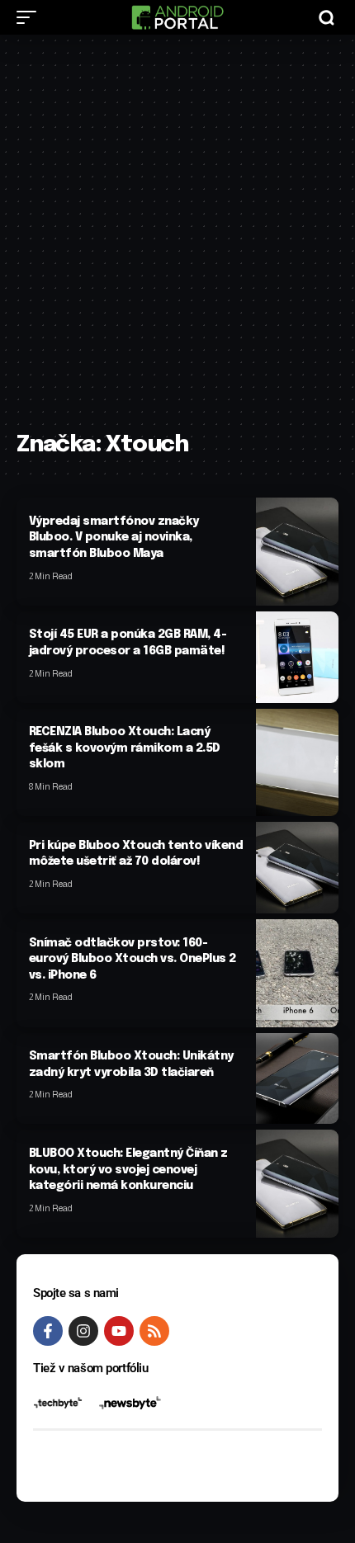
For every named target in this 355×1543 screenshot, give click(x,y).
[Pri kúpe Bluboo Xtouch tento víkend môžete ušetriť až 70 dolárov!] (297, 867)
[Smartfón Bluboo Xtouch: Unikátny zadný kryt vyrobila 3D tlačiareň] (297, 1079)
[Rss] (154, 1331)
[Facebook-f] (48, 1331)
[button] (31, 17)
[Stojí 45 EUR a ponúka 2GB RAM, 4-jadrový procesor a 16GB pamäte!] (297, 657)
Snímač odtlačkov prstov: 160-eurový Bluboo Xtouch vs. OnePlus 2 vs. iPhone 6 (132, 959)
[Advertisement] (177, 241)
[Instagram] (83, 1331)
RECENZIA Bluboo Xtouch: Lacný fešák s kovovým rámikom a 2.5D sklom (124, 748)
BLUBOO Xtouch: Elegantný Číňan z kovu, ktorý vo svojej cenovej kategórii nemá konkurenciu (128, 1169)
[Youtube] (119, 1331)
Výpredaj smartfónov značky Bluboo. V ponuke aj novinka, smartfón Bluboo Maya (114, 537)
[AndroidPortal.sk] (177, 17)
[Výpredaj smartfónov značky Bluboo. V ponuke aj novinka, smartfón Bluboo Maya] (297, 551)
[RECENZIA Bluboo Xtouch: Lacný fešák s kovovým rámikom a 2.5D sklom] (297, 762)
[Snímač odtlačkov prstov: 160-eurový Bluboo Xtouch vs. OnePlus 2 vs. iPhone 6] (297, 972)
